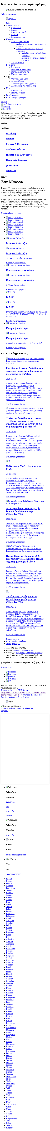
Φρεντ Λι (33, 653)
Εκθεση (14, 34)
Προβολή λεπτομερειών (11, 213)
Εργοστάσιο (16, 28)
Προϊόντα (10, 39)
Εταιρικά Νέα (16, 90)
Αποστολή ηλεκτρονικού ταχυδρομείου (17, 708)
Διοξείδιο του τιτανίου (20, 41)
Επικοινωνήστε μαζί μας (16, 97)
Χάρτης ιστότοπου (8, 690)
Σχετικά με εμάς (12, 25)
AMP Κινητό (23, 690)
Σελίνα (39, 653)
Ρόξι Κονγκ (20, 653)
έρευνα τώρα (6, 667)
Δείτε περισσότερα (8, 14)
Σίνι (27, 653)
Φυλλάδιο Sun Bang (19, 79)
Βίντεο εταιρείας (18, 37)
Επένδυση (15, 67)
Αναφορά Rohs (17, 81)
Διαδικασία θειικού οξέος (18, 697)
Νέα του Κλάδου (18, 93)
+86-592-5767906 (13, 874)
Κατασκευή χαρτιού (19, 74)
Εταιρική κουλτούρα (19, 32)
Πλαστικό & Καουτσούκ (21, 69)
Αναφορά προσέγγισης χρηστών (24, 83)
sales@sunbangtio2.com (23, 650)
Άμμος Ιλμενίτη (17, 62)
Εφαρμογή (10, 65)
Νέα (8, 88)
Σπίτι (8, 23)
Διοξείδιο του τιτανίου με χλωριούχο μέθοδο (19, 692)
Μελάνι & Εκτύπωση (20, 72)
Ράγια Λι (4, 710)
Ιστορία (14, 30)
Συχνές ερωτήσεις (13, 95)
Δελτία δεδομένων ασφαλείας (23, 86)
